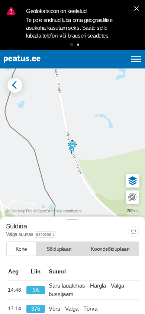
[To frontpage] (40, 59)
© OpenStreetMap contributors (57, 211)
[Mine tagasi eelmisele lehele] (14, 85)
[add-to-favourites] (133, 232)
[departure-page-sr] (17, 290)
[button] (71, 44)
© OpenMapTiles (19, 211)
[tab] (21, 249)
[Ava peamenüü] (136, 59)
